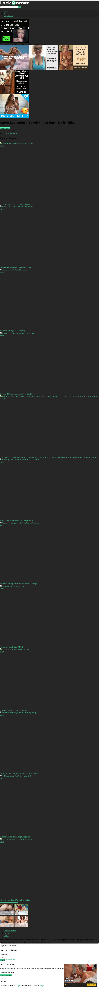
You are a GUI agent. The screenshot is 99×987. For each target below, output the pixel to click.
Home (6, 11)
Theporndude (8, 16)
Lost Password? (10, 960)
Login (2, 960)
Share (7, 128)
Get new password (6, 975)
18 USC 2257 (8, 933)
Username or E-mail (7, 973)
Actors (6, 13)
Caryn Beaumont (11, 133)
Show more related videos (9, 902)
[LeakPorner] (14, 4)
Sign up (19, 986)
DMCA (6, 936)
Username (3, 955)
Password (3, 957)
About (2, 128)
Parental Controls (10, 931)
